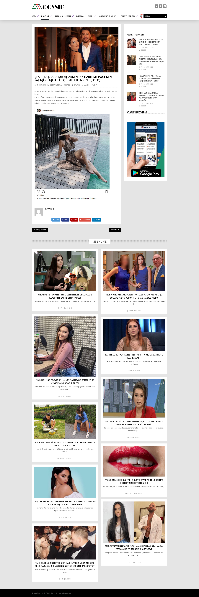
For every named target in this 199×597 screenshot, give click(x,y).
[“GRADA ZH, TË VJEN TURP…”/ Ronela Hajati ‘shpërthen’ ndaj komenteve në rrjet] (131, 79)
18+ (141, 16)
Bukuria (80, 16)
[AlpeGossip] (48, 6)
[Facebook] (160, 6)
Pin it (75, 220)
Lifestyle (59, 85)
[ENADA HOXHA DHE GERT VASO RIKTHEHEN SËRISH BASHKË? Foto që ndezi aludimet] (131, 43)
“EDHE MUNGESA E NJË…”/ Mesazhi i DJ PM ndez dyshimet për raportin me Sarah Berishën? (151, 96)
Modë (90, 16)
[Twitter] (156, 6)
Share (66, 220)
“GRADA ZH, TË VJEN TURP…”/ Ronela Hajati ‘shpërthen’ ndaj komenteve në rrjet (150, 78)
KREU (34, 16)
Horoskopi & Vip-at (107, 16)
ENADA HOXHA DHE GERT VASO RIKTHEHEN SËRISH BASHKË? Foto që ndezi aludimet (151, 42)
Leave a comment (90, 85)
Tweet (57, 220)
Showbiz (45, 16)
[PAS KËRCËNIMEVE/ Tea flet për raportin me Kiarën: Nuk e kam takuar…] (134, 335)
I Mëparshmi (41, 229)
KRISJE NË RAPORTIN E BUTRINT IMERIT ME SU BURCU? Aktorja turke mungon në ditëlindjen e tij (151, 60)
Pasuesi (114, 229)
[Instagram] (165, 6)
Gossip (52, 85)
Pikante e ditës (128, 16)
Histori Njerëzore (62, 16)
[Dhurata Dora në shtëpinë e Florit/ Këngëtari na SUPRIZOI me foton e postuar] (65, 421)
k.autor (77, 85)
